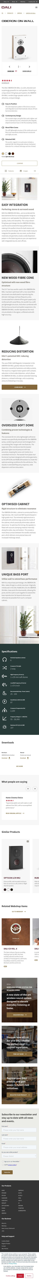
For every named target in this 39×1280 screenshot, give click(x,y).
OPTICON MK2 (5, 1205)
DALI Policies (5, 1248)
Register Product (6, 1243)
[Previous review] (28, 788)
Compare (20, 163)
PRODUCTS (10, 13)
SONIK (3, 1210)
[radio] (3, 153)
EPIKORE (4, 1193)
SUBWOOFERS (22, 1210)
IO (18, 1203)
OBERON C (21, 1190)
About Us (4, 1223)
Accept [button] (20, 1276)
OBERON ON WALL (30, 13)
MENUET (4, 1203)
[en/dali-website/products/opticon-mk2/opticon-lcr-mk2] (16, 857)
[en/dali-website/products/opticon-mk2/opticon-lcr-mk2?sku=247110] (8, 889)
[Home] (6, 7)
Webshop (4, 1226)
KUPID (20, 1193)
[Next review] (35, 788)
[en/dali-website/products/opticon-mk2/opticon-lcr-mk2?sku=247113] (11, 889)
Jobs (3, 1231)
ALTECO (20, 1195)
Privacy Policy (13, 1263)
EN (2, 13)
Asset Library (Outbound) (8, 1228)
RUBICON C (5, 1200)
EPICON (4, 1195)
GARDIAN (20, 1205)
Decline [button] (29, 1276)
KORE (3, 1190)
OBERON (19, 13)
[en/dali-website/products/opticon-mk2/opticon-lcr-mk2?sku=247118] (5, 889)
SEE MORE (19, 766)
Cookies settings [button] (10, 1276)
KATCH (20, 1200)
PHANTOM (21, 1208)
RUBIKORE (4, 1198)
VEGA (19, 1198)
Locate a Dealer (5, 1241)
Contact (4, 1246)
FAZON (3, 1208)
